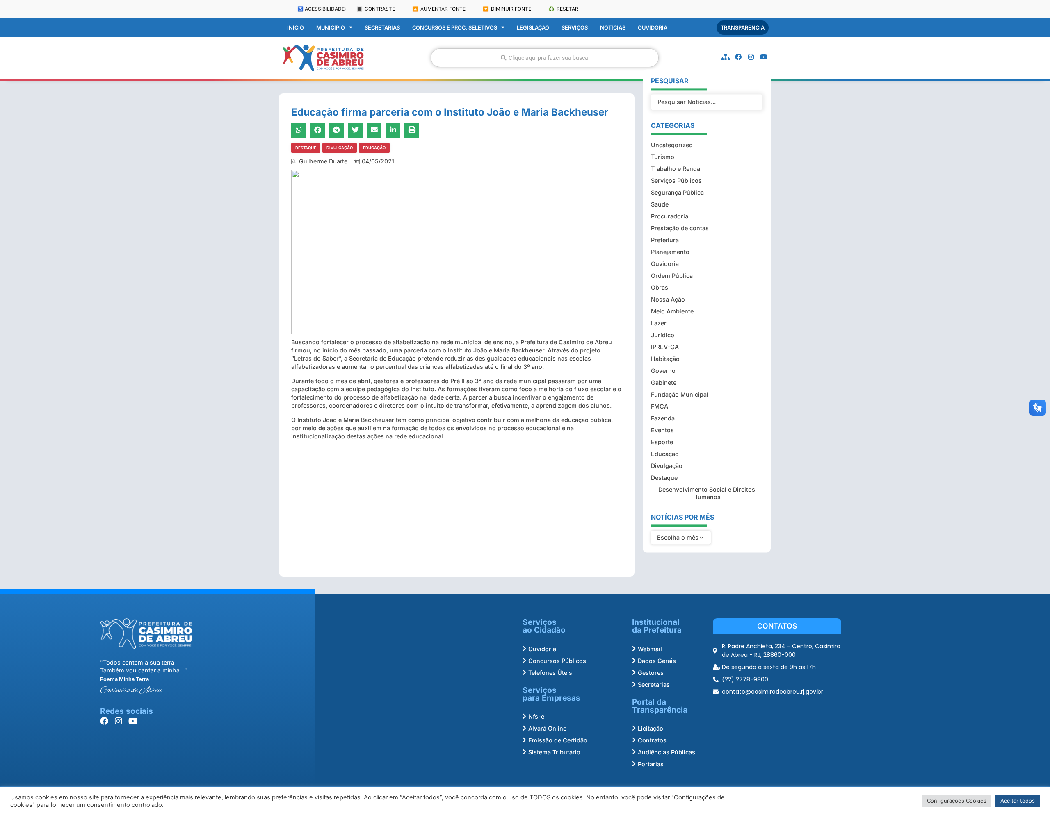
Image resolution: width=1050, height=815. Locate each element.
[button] (298, 130)
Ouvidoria (652, 28)
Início (295, 28)
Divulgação (339, 147)
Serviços (575, 28)
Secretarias (382, 28)
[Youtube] (763, 57)
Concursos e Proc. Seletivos (454, 28)
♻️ (563, 9)
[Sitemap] (725, 57)
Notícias (612, 28)
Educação (374, 147)
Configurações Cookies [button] (956, 800)
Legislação (533, 28)
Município (330, 28)
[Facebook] (738, 57)
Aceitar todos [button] (1017, 800)
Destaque (305, 147)
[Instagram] (751, 57)
